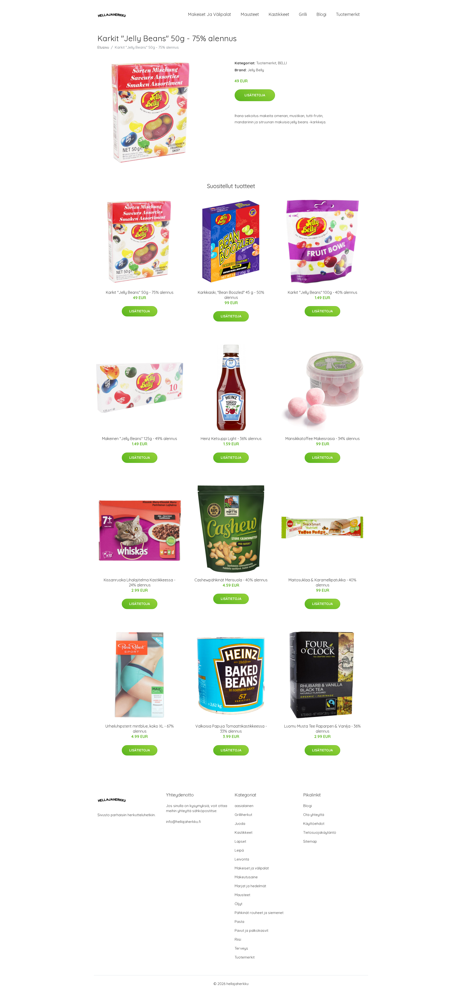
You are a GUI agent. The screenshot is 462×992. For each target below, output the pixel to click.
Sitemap (310, 841)
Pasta (239, 921)
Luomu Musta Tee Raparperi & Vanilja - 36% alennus (322, 729)
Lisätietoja (254, 95)
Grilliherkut (243, 814)
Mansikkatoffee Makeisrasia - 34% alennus (322, 438)
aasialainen (244, 805)
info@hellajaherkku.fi (183, 821)
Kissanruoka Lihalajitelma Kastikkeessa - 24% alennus (139, 582)
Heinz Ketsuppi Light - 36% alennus (231, 438)
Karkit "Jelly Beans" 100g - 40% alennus (322, 292)
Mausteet (250, 14)
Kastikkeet (279, 14)
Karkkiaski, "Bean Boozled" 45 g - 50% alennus (231, 295)
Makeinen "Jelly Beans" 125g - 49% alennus (139, 438)
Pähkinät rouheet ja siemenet (259, 912)
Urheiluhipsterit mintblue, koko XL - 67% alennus (139, 729)
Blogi (321, 14)
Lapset (240, 841)
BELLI (282, 63)
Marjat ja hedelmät (250, 886)
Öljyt (238, 903)
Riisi (238, 939)
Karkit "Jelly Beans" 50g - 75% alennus (139, 292)
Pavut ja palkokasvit (251, 930)
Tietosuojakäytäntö (319, 832)
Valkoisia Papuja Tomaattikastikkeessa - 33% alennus (231, 729)
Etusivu (103, 47)
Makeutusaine (246, 877)
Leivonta (242, 859)
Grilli (303, 14)
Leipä (239, 850)
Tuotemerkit (348, 14)
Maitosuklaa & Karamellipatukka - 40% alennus (322, 582)
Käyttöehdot (313, 823)
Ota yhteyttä (313, 814)
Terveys (241, 948)
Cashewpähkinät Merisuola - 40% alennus (231, 580)
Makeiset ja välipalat (209, 14)
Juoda (240, 823)
